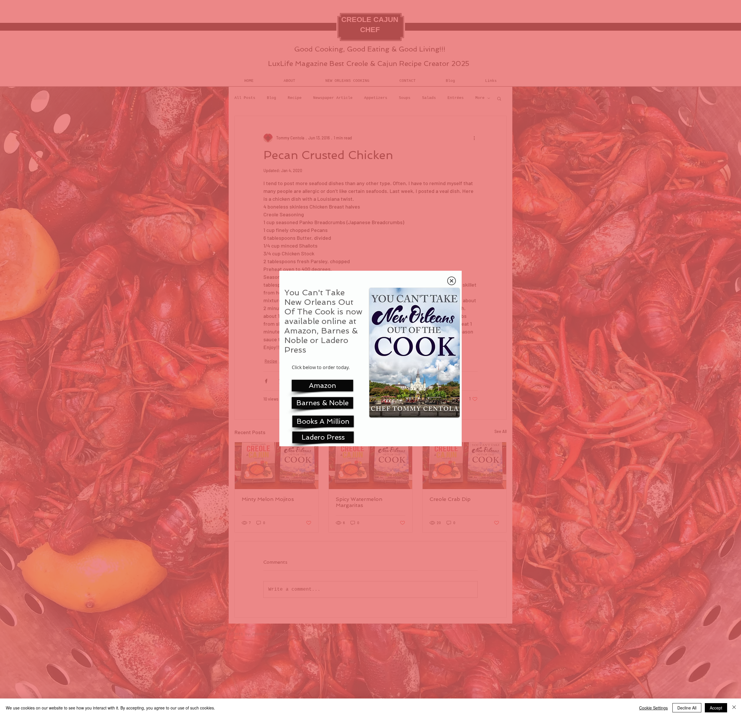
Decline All (686, 708)
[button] (451, 281)
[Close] (734, 707)
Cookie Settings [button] (653, 708)
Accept (716, 708)
